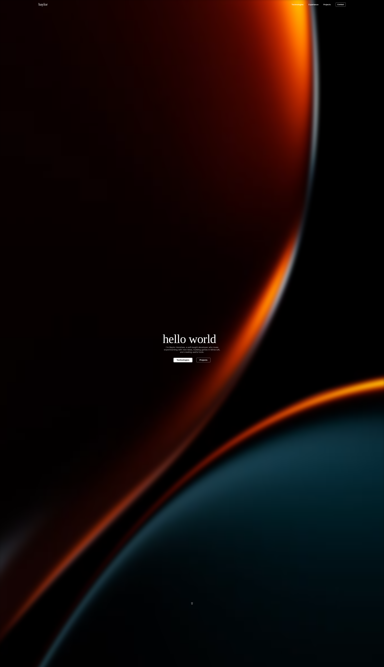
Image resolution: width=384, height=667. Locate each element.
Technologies (183, 360)
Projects (203, 360)
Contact (340, 4)
